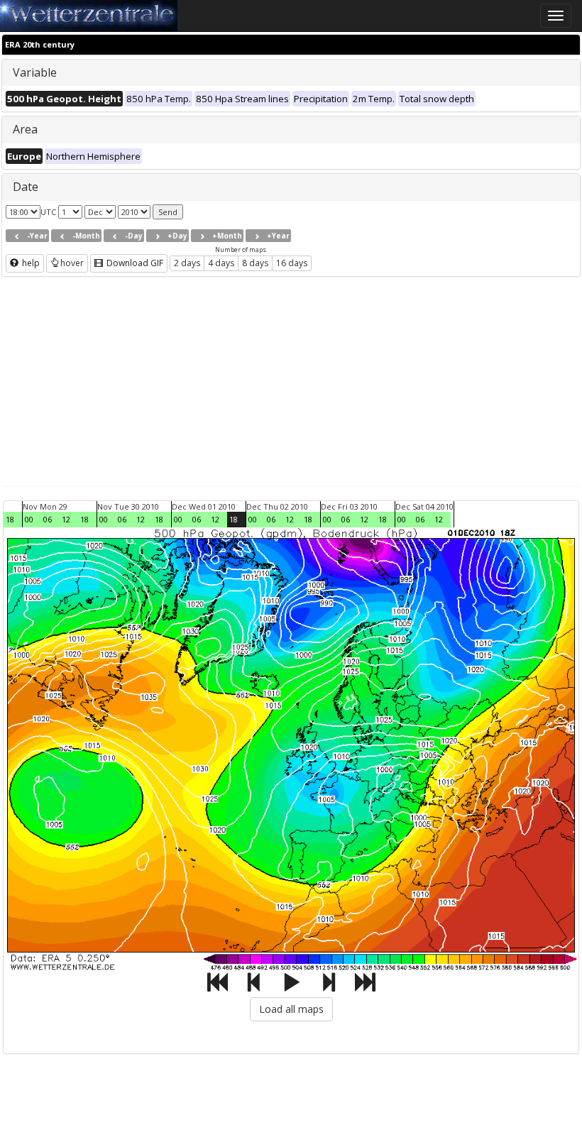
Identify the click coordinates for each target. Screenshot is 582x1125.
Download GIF (133, 263)
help (30, 263)
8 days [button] (255, 263)
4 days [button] (221, 263)
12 (66, 519)
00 (29, 519)
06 (47, 519)
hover (72, 263)
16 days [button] (291, 263)
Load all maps (291, 1009)
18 (10, 519)
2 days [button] (187, 263)
